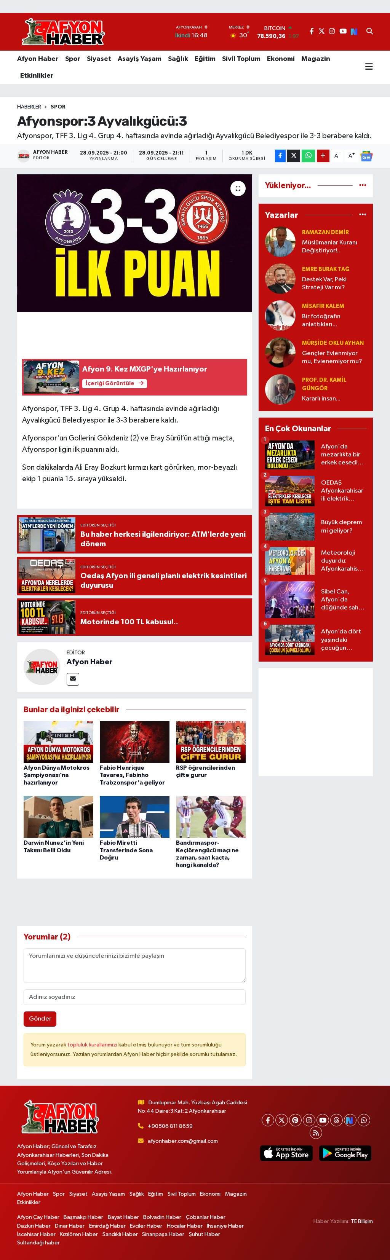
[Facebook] (268, 1120)
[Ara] (369, 32)
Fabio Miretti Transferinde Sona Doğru (126, 850)
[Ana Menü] (369, 67)
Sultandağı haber (38, 1243)
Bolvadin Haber (162, 1217)
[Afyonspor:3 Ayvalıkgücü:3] (134, 243)
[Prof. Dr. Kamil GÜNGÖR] (280, 389)
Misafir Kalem (323, 306)
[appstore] (286, 1153)
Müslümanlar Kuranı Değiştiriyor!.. (329, 246)
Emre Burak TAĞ (326, 269)
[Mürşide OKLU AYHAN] (280, 352)
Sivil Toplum (241, 59)
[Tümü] (362, 185)
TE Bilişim (362, 1221)
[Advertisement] (315, 722)
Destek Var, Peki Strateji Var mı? (324, 283)
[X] (281, 1120)
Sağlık (178, 59)
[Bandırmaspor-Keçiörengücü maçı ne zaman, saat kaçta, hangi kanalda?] (211, 816)
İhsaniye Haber (225, 1226)
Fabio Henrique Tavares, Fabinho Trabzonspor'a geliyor (132, 775)
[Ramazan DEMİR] (280, 241)
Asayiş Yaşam (139, 59)
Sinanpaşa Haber (163, 1234)
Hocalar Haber (185, 1226)
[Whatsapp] (364, 1120)
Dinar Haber (70, 1226)
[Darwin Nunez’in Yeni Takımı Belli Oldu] (58, 816)
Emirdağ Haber (107, 1226)
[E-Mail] (73, 679)
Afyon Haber (38, 59)
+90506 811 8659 (170, 1126)
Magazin (315, 59)
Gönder (40, 1019)
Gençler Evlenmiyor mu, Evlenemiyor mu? (332, 357)
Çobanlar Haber (205, 1217)
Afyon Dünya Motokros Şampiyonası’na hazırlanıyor (57, 775)
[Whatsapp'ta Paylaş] (308, 156)
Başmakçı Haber (83, 1217)
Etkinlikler (37, 75)
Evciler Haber (146, 1226)
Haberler (29, 107)
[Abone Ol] (366, 156)
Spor (72, 59)
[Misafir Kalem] (280, 315)
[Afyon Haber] (42, 666)
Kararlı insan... (321, 399)
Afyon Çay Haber (38, 1217)
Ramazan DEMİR (325, 232)
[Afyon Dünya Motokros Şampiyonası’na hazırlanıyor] (58, 741)
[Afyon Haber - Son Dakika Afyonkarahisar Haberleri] (63, 31)
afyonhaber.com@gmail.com (183, 1141)
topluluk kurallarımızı (92, 1045)
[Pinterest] (295, 1120)
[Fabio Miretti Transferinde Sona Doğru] (134, 816)
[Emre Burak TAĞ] (280, 278)
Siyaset (99, 59)
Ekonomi (281, 59)
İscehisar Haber (36, 1234)
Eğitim (205, 59)
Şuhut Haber (204, 1234)
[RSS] (316, 1132)
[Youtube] (322, 1120)
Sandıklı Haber (120, 1234)
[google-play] (345, 1153)
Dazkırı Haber (34, 1226)
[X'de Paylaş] (293, 156)
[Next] (350, 1120)
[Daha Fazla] (323, 156)
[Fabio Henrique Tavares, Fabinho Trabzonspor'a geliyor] (134, 741)
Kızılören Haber (79, 1234)
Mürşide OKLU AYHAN (333, 343)
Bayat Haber (123, 1217)
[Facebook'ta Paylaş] (280, 156)
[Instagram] (309, 1120)
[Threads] (336, 1120)
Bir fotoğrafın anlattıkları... (321, 320)
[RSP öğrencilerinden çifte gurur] (211, 741)
